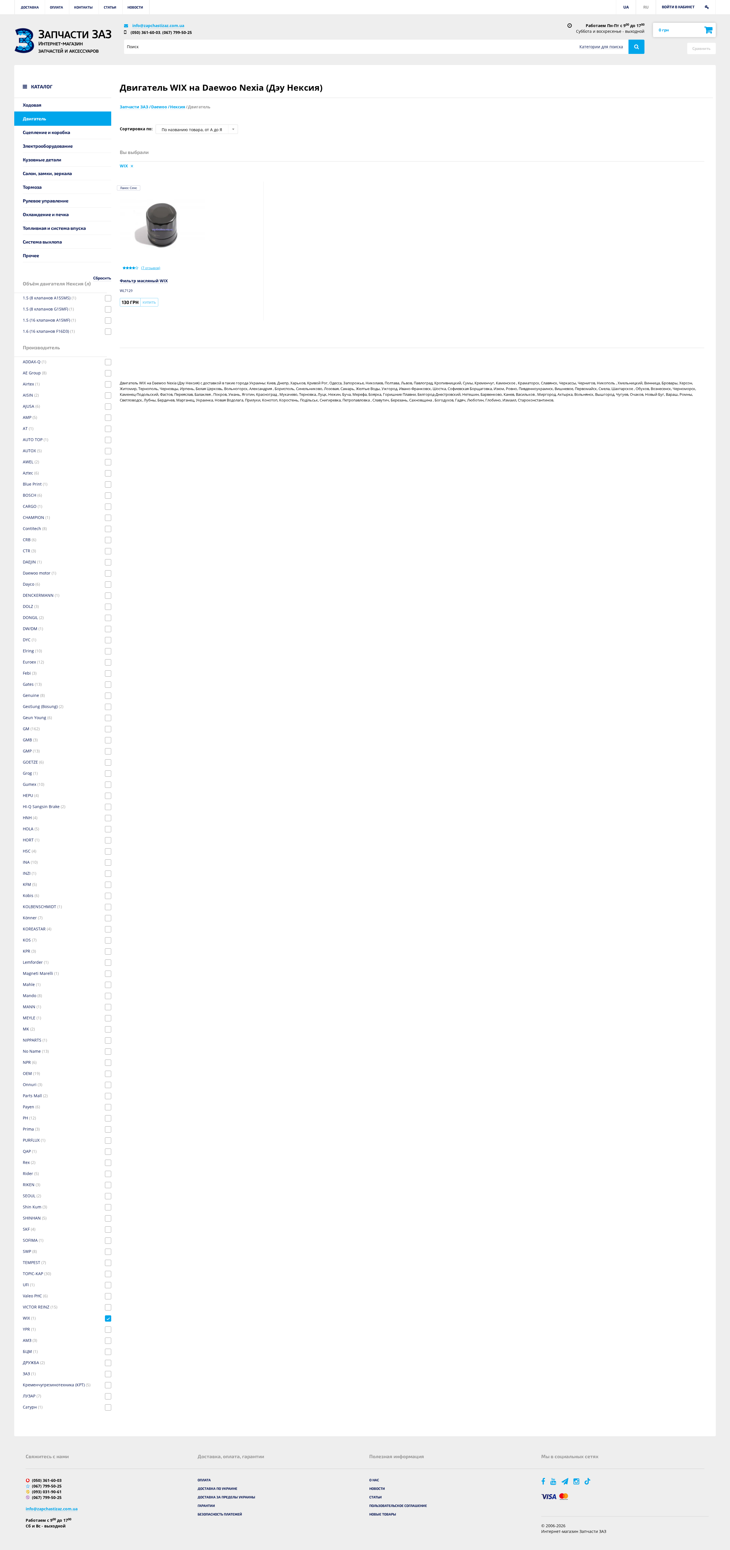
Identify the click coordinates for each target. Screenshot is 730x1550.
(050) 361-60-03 (145, 32)
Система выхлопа (42, 241)
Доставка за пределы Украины (226, 1497)
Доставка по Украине (217, 1488)
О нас (374, 1480)
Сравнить (701, 48)
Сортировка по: (136, 128)
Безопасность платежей (220, 1514)
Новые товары (382, 1514)
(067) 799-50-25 (177, 32)
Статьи (110, 7)
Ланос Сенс (128, 188)
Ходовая (32, 104)
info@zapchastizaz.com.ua (158, 25)
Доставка (30, 7)
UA (626, 7)
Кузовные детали (42, 159)
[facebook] (543, 1481)
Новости (135, 7)
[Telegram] (565, 1481)
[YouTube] (553, 1481)
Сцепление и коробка (46, 132)
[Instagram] (576, 1481)
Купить (149, 302)
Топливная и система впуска (54, 228)
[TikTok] (588, 1481)
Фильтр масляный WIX (144, 280)
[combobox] (196, 129)
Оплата (56, 7)
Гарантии (206, 1506)
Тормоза (32, 187)
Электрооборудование (48, 146)
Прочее (31, 255)
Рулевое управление (45, 200)
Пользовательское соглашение (398, 1506)
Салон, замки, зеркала (47, 173)
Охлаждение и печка (46, 214)
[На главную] (24, 40)
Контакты (83, 7)
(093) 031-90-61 (47, 1491)
